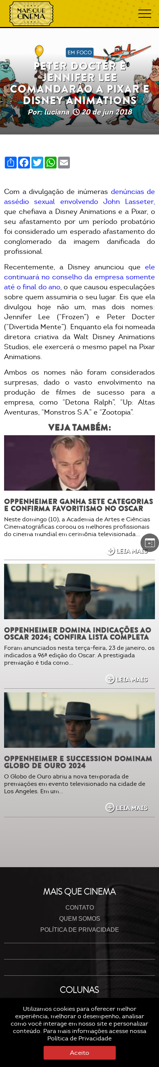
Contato (79, 907)
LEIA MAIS (132, 551)
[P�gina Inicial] (31, 13)
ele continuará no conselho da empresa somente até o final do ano (79, 277)
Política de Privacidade (79, 1038)
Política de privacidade (79, 930)
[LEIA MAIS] (79, 463)
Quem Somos (79, 919)
